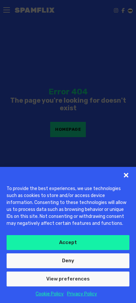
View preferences (68, 279)
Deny (68, 261)
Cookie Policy (50, 294)
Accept (68, 242)
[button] (126, 175)
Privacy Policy (82, 294)
